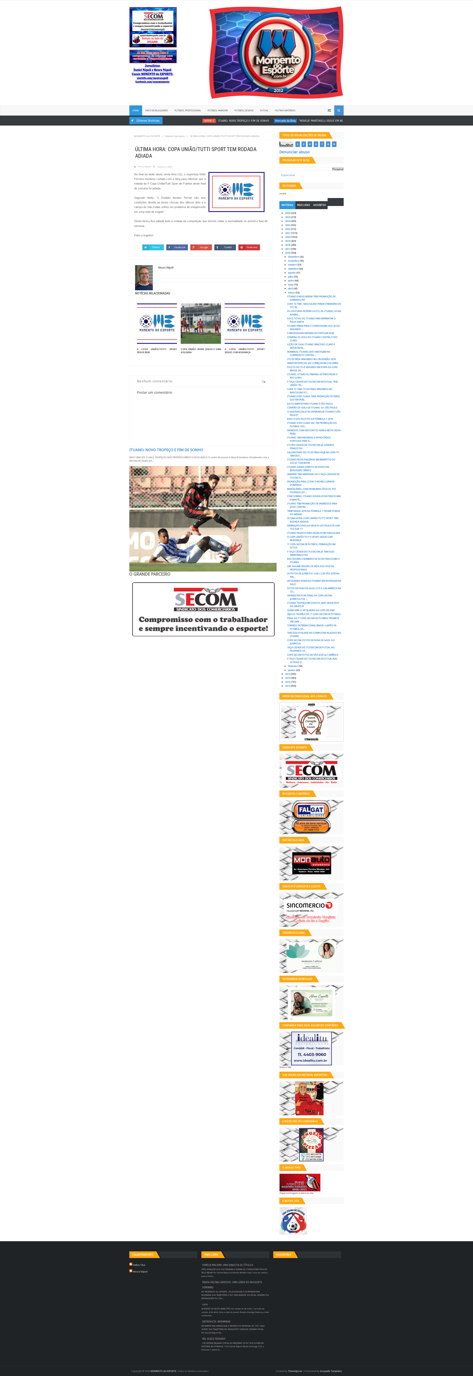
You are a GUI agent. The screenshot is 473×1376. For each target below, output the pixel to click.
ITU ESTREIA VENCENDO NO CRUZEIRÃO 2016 (311, 359)
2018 (288, 245)
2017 (288, 249)
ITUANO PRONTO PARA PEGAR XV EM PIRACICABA (313, 533)
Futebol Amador (218, 110)
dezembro (294, 256)
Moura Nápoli (140, 1271)
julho (291, 276)
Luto (205, 1304)
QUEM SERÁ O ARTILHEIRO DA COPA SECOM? (311, 610)
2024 (288, 221)
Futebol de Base (243, 110)
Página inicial (288, 175)
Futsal (264, 110)
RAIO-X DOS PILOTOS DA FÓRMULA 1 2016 (310, 418)
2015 (288, 674)
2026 (288, 213)
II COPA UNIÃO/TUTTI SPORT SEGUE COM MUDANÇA (245, 351)
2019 (288, 241)
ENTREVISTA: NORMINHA (216, 1321)
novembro (294, 260)
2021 (288, 233)
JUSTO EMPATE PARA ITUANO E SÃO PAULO (310, 403)
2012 (288, 685)
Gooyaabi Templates (331, 1371)
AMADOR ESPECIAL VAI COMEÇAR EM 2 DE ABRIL (312, 363)
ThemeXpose (295, 1371)
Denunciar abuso (294, 152)
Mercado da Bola (254, 120)
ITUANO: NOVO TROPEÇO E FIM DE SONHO (212, 120)
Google (204, 247)
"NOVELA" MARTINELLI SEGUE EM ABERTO (293, 120)
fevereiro (293, 666)
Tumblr (228, 247)
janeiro (292, 670)
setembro (293, 268)
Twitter (156, 247)
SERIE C (178, 120)
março (291, 292)
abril (290, 288)
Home (135, 110)
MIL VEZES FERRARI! (213, 1338)
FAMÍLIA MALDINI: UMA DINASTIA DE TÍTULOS (227, 1265)
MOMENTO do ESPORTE (163, 1371)
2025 (288, 217)
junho (291, 280)
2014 (288, 678)
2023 (288, 225)
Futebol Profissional (188, 110)
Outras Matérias (285, 110)
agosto (292, 272)
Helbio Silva (139, 1265)
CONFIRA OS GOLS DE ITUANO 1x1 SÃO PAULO (312, 407)
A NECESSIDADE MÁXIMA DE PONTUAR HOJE (310, 333)
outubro (292, 264)
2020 (288, 237)
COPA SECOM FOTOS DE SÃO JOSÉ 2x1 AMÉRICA (312, 654)
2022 (288, 229)
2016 (288, 252)
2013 (288, 682)
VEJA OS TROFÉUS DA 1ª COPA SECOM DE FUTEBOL (314, 614)
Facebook (180, 247)
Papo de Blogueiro (156, 110)
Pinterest (252, 247)
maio (291, 284)
